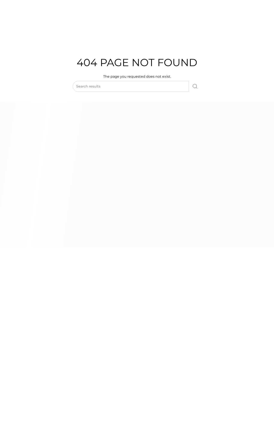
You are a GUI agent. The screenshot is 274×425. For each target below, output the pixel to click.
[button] (69, 40)
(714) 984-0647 (22, 15)
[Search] (195, 86)
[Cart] (261, 30)
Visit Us (40, 15)
